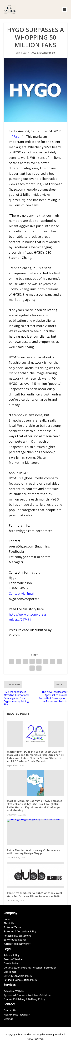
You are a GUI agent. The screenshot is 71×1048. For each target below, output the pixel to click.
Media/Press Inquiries (16, 1014)
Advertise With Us (14, 991)
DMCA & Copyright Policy (18, 976)
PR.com (17, 136)
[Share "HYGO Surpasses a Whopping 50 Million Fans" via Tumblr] (32, 661)
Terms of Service (13, 959)
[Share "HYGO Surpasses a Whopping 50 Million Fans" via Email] (32, 668)
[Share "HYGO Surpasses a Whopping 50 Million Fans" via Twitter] (18, 661)
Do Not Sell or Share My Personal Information (30, 967)
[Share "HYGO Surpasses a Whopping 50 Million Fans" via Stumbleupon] (59, 661)
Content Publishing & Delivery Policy (24, 999)
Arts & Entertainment (43, 52)
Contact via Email (21, 593)
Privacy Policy (11, 955)
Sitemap (8, 1019)
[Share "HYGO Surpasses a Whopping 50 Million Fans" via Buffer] (52, 661)
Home (7, 919)
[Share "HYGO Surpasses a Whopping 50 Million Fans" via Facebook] (11, 661)
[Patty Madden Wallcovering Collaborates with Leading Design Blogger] (35, 832)
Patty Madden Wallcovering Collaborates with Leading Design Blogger (33, 851)
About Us (9, 923)
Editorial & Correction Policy (20, 931)
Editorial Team (12, 927)
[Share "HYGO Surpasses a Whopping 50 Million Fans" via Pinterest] (39, 661)
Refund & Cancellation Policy (20, 980)
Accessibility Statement (17, 935)
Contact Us (10, 1010)
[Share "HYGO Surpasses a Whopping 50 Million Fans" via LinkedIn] (45, 661)
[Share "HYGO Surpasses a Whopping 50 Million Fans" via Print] (39, 668)
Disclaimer (10, 971)
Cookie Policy (11, 963)
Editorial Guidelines (15, 939)
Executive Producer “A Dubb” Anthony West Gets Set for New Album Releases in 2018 (34, 894)
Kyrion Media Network (16, 943)
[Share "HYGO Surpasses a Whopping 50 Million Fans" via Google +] (25, 661)
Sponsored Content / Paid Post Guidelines (28, 995)
